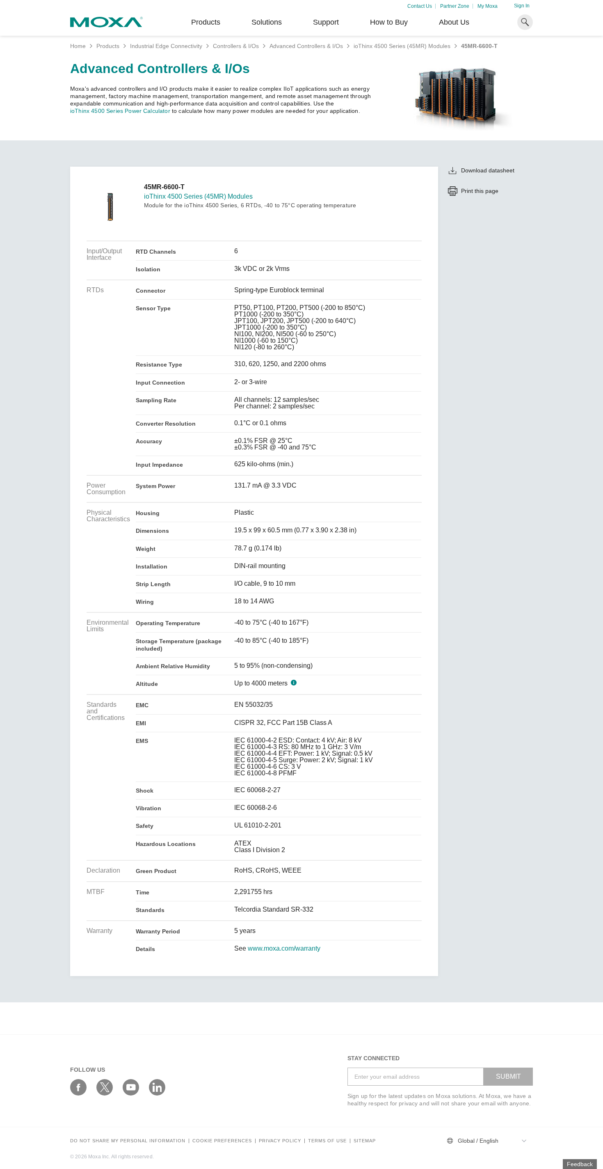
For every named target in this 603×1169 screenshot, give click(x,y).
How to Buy (389, 22)
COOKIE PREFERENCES (222, 1141)
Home (78, 46)
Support (326, 22)
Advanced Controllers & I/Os (306, 46)
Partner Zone (454, 6)
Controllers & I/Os (236, 46)
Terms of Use (327, 1141)
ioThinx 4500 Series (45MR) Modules (402, 46)
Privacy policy (280, 1141)
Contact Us (419, 6)
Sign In (522, 5)
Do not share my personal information (127, 1141)
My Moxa (487, 6)
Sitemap (365, 1141)
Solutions (266, 22)
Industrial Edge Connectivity (166, 46)
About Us (454, 22)
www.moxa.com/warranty (284, 948)
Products (107, 46)
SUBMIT (508, 1076)
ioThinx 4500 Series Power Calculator (120, 111)
